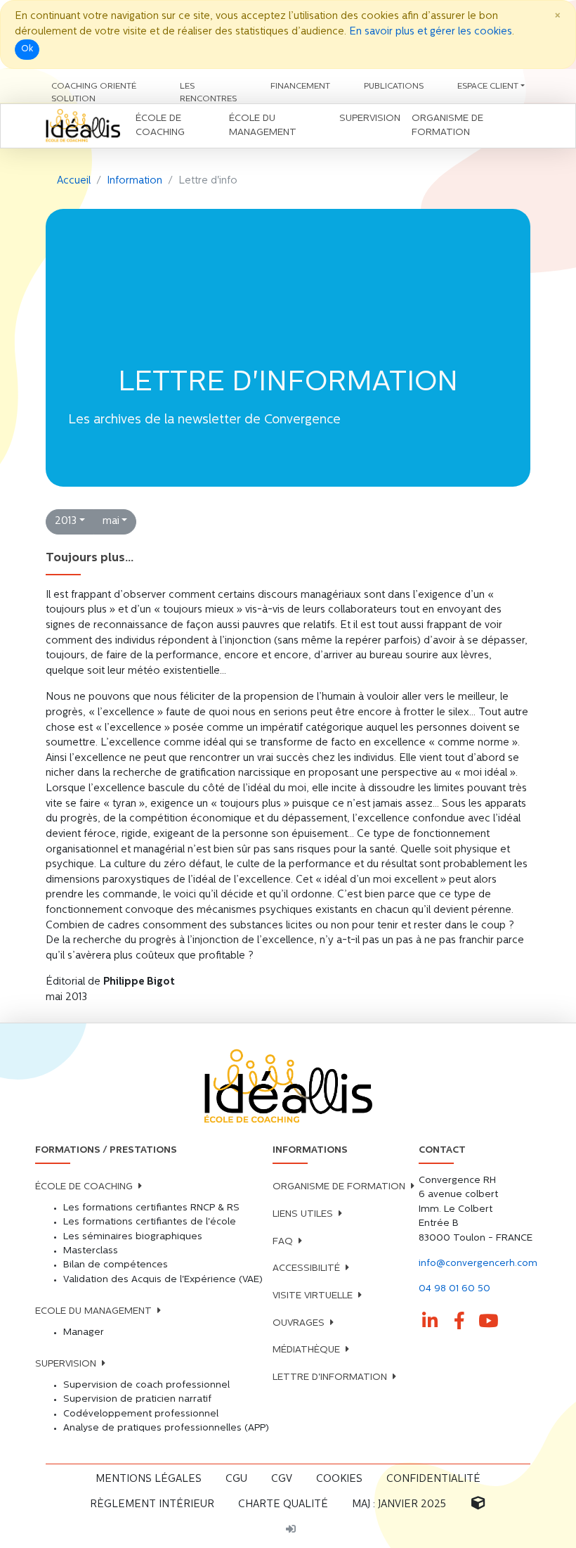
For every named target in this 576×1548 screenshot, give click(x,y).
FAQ (283, 1241)
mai (111, 521)
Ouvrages (299, 1323)
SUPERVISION (65, 1364)
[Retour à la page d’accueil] (288, 1087)
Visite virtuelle (313, 1295)
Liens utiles (303, 1214)
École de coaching (84, 1186)
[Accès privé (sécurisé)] (291, 1530)
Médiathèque (306, 1350)
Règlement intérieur (152, 1504)
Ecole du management (93, 1311)
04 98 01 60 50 (454, 1288)
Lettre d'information (330, 1377)
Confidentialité (433, 1479)
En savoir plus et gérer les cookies (430, 32)
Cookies (339, 1479)
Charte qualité (283, 1504)
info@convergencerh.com (478, 1263)
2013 (66, 521)
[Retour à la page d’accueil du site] (83, 126)
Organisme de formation (339, 1186)
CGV (281, 1479)
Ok (27, 49)
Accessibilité (306, 1268)
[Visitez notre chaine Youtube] (489, 1322)
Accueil (74, 181)
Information (134, 181)
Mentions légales (149, 1479)
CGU (236, 1479)
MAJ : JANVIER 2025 (399, 1504)
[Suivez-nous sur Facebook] (459, 1322)
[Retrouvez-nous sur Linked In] (431, 1322)
